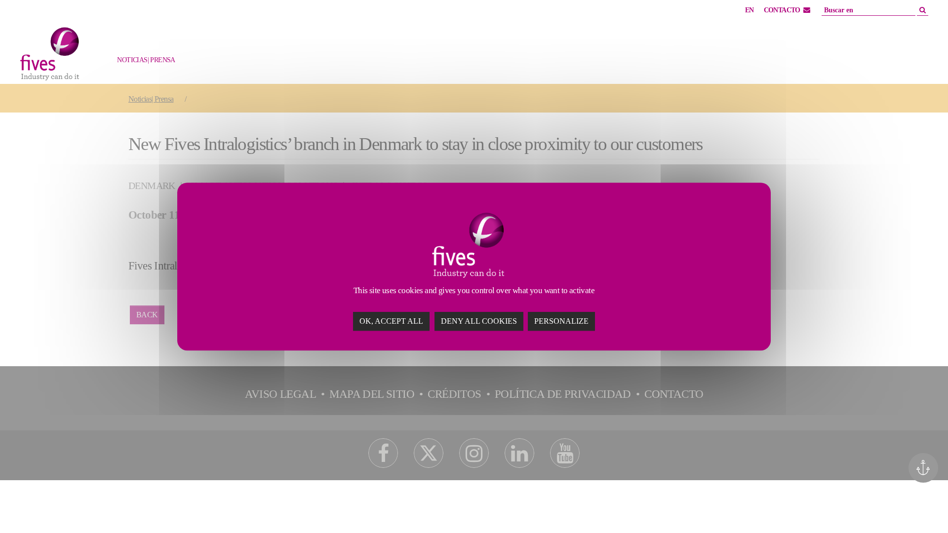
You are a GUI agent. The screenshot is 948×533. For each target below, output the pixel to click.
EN (749, 10)
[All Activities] (170, 65)
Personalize (561, 321)
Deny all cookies (479, 321)
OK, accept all (391, 321)
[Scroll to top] (922, 507)
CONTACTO (782, 10)
